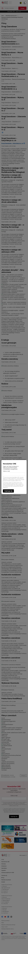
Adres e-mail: (6, 471)
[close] (25, 2)
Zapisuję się (8, 491)
